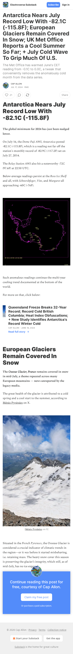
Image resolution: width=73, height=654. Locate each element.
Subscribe (53, 4)
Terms (42, 629)
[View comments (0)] (19, 95)
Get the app (53, 638)
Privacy (32, 629)
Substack (20, 646)
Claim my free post (36, 597)
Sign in (66, 4)
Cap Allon (16, 84)
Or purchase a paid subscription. (36, 605)
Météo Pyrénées (13, 403)
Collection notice (57, 629)
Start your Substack (27, 638)
